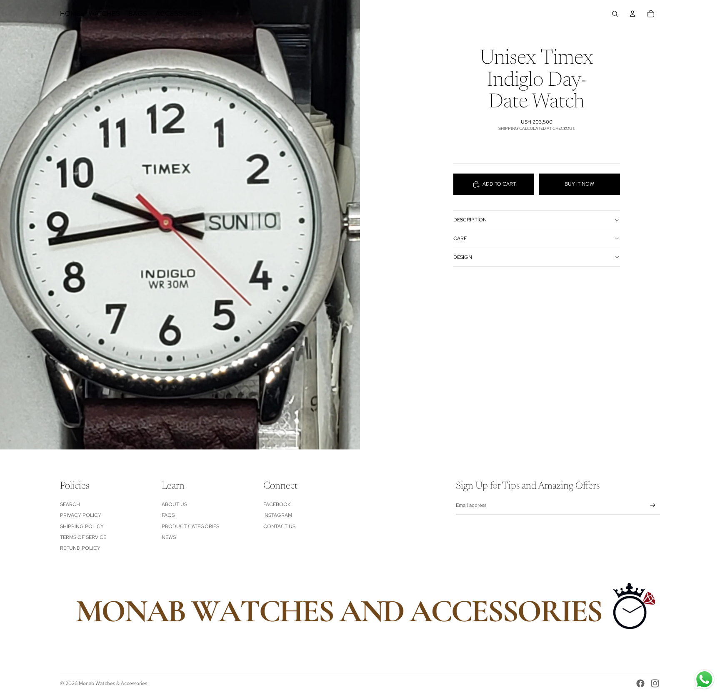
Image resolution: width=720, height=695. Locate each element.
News (169, 537)
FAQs (168, 515)
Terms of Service (83, 537)
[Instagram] (655, 683)
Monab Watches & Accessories (113, 683)
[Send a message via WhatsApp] (704, 679)
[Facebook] (640, 683)
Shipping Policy (82, 526)
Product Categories (190, 526)
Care (460, 238)
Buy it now (579, 184)
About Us (174, 504)
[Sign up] (652, 505)
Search (70, 504)
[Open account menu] (632, 14)
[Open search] (615, 14)
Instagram (277, 515)
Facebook (276, 504)
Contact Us (279, 526)
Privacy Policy (80, 515)
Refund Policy (80, 548)
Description (470, 219)
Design (462, 257)
